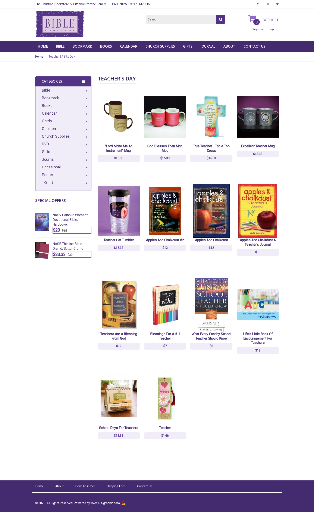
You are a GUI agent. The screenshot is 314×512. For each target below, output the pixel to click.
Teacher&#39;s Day (61, 56)
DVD (45, 144)
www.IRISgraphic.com (105, 503)
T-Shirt (47, 182)
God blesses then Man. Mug (165, 148)
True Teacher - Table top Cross (211, 148)
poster (47, 174)
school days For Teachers (118, 428)
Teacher (165, 428)
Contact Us (254, 46)
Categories (52, 81)
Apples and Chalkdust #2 (165, 240)
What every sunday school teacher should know (211, 336)
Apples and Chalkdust (211, 240)
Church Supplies (160, 46)
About (229, 46)
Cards (47, 121)
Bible (60, 46)
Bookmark (82, 46)
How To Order (85, 486)
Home (43, 46)
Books (106, 46)
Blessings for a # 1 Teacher (165, 336)
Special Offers (50, 200)
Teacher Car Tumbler (119, 240)
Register (257, 29)
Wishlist (271, 20)
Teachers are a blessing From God (118, 336)
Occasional (51, 167)
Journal (208, 46)
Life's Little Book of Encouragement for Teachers (258, 338)
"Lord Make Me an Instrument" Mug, (118, 148)
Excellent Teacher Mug (258, 146)
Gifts (187, 46)
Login (272, 29)
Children (49, 128)
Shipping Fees (116, 486)
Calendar (128, 46)
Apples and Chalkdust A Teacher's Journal (258, 242)
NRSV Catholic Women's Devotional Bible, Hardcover (70, 219)
